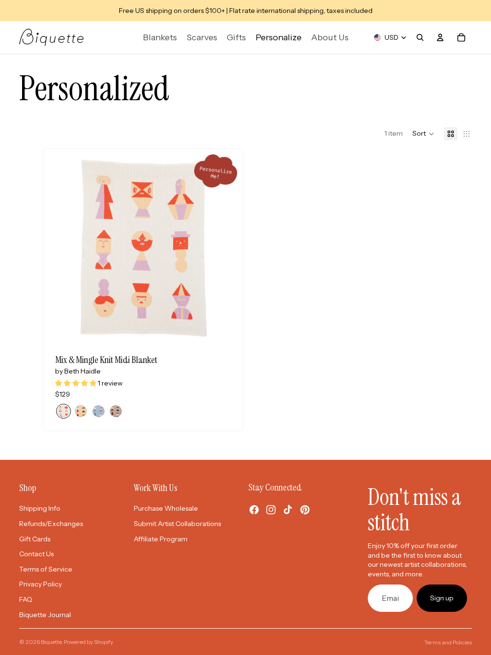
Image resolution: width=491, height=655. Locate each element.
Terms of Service (45, 569)
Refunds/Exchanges (51, 523)
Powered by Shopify (88, 641)
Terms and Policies (448, 642)
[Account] (440, 37)
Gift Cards (34, 539)
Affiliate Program (160, 539)
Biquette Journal (45, 614)
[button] (423, 133)
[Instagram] (271, 509)
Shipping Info (39, 508)
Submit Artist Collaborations (177, 523)
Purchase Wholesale (166, 508)
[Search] (420, 37)
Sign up (442, 598)
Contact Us (36, 554)
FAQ (25, 599)
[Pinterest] (305, 509)
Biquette (51, 641)
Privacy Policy (40, 584)
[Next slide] (204, 247)
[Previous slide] (82, 247)
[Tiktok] (287, 509)
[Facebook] (254, 509)
